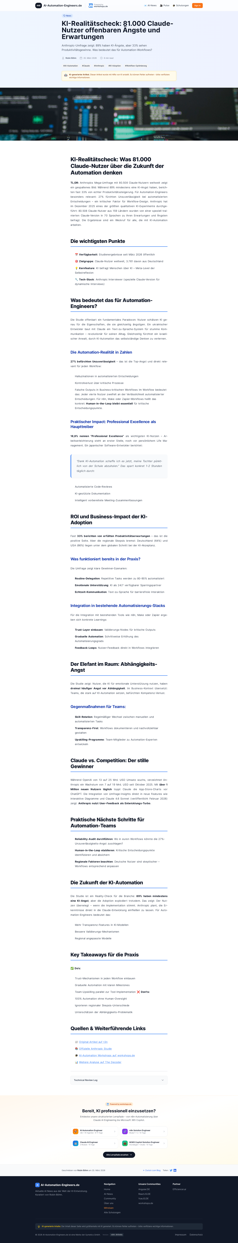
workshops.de (145, 1203)
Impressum (180, 1234)
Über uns (108, 1203)
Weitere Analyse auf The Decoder (100, 1062)
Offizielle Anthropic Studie (95, 1048)
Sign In (197, 5)
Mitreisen (108, 1207)
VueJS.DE (143, 1198)
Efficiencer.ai (179, 1189)
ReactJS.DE (144, 1194)
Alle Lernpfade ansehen (117, 1155)
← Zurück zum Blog (152, 1170)
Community (110, 1198)
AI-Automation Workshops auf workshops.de (107, 1055)
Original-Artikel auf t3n (93, 1041)
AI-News (108, 1194)
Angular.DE (144, 1189)
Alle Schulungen (112, 1212)
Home (107, 1189)
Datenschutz (196, 1234)
